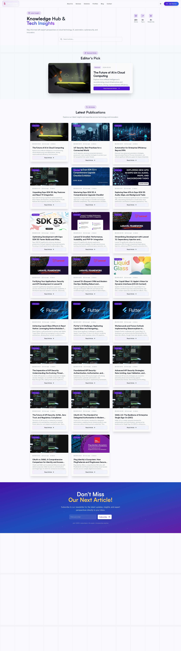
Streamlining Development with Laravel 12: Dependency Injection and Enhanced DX (132, 239)
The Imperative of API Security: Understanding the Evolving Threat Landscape (47, 373)
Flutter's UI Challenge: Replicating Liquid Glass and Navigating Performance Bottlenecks (88, 328)
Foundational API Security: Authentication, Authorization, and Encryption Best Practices (88, 373)
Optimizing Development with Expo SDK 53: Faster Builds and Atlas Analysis (47, 239)
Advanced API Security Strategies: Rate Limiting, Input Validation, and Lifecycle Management (129, 373)
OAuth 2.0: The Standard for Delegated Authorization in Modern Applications (89, 417)
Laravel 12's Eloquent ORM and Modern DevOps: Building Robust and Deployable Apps (90, 284)
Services (78, 4)
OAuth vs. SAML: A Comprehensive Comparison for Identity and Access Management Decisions (47, 462)
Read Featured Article (110, 88)
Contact (109, 4)
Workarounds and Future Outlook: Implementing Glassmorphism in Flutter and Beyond (129, 328)
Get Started (172, 4)
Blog (102, 4)
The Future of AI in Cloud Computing (48, 147)
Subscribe (103, 517)
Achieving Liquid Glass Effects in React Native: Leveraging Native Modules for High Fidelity (49, 328)
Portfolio (95, 4)
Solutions (87, 4)
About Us (70, 4)
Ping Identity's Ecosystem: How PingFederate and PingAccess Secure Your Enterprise (90, 462)
